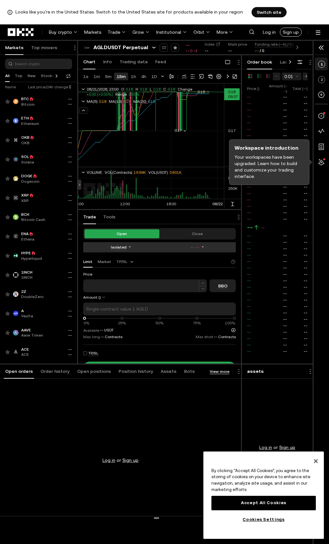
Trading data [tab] (133, 61)
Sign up (291, 32)
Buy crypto (60, 32)
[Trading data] (321, 131)
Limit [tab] (88, 261)
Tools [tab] (109, 216)
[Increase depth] (306, 76)
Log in (269, 32)
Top (18, 76)
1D (154, 76)
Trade (114, 32)
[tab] (19, 371)
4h (143, 76)
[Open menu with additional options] (318, 32)
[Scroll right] (290, 62)
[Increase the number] (203, 283)
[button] (251, 32)
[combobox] (125, 261)
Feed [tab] (160, 61)
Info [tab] (107, 61)
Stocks (48, 76)
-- (250, 227)
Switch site (269, 12)
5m (108, 76)
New (32, 76)
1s (85, 76)
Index (210, 44)
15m (121, 76)
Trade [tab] (89, 216)
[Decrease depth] (276, 76)
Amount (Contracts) (100, 297)
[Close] (316, 461)
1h (133, 76)
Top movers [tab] (44, 47)
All (7, 76)
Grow (138, 32)
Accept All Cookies (263, 502)
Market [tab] (104, 261)
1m (96, 76)
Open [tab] (122, 234)
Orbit (198, 32)
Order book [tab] (259, 62)
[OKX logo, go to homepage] (21, 32)
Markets (92, 32)
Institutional (168, 32)
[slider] (84, 318)
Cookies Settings (264, 519)
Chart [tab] (89, 61)
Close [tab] (197, 234)
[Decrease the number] (203, 289)
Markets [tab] (14, 47)
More (222, 32)
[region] (263, 495)
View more (219, 371)
